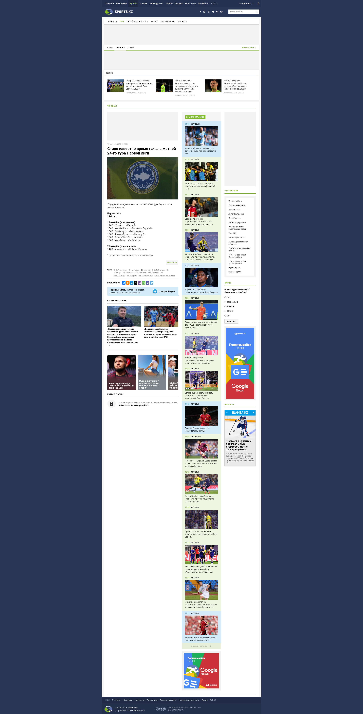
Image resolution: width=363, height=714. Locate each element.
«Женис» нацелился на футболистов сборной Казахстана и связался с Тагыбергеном (201, 604)
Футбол (133, 3)
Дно (229, 315)
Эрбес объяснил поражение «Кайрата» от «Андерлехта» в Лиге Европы (201, 534)
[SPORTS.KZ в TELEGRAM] (213, 12)
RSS (214, 700)
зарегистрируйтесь (140, 405)
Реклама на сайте (168, 700)
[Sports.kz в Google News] (201, 688)
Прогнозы (182, 22)
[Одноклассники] (127, 283)
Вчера (110, 48)
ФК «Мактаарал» (146, 275)
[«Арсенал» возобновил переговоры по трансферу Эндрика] (201, 277)
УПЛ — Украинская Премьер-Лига (237, 256)
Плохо (230, 311)
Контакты (139, 700)
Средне (230, 306)
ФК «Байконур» (158, 270)
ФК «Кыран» (132, 275)
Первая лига (234, 210)
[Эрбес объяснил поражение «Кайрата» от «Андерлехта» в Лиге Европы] (201, 519)
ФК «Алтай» (145, 270)
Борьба (178, 3)
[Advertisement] (181, 35)
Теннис (169, 3)
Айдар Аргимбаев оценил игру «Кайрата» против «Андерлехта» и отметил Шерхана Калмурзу (200, 257)
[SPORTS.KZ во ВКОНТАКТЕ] (217, 12)
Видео (154, 22)
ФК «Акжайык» (120, 270)
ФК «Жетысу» (128, 273)
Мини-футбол (156, 3)
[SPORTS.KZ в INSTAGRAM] (204, 12)
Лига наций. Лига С (237, 237)
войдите (123, 405)
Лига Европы (234, 218)
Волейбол (203, 3)
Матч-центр (248, 48)
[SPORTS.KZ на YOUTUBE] (221, 12)
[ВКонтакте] (123, 283)
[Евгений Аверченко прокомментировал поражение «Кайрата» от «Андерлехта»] (201, 345)
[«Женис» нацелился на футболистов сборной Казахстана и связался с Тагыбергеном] (201, 590)
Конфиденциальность (189, 700)
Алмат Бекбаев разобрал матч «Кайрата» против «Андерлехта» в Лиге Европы (200, 499)
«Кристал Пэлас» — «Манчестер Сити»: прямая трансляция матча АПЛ (200, 151)
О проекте (116, 700)
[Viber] (139, 283)
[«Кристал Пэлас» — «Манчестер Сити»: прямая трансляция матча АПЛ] (201, 136)
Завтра (130, 48)
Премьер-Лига (235, 201)
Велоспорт (190, 3)
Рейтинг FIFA (234, 268)
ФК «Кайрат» (141, 273)
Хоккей (143, 3)
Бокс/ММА (121, 3)
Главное (109, 3)
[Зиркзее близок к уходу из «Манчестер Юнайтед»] (201, 416)
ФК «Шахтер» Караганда (165, 275)
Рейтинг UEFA (234, 272)
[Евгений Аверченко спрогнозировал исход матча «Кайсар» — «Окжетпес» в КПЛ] (201, 207)
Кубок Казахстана (236, 205)
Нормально (232, 302)
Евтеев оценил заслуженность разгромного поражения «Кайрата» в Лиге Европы (199, 395)
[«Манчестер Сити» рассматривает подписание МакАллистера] (201, 625)
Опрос (228, 283)
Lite (122, 22)
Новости (112, 22)
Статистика (152, 700)
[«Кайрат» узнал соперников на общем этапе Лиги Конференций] (201, 171)
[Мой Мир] (131, 283)
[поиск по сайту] (256, 12)
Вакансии (128, 700)
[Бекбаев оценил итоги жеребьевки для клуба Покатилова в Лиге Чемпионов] (201, 310)
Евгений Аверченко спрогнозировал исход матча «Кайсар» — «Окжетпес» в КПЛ (199, 221)
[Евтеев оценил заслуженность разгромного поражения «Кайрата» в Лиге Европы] (201, 381)
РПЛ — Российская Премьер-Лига (237, 262)
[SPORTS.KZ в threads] (209, 12)
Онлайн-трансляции (137, 22)
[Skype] (147, 283)
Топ (229, 297)
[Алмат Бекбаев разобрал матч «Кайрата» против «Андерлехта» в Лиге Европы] (201, 484)
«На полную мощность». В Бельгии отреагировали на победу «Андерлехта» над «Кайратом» (201, 569)
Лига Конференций (237, 222)
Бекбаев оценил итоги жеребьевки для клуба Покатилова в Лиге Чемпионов (201, 325)
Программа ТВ (167, 22)
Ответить (231, 321)
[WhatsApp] (143, 283)
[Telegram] (151, 283)
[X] (135, 283)
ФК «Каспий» (153, 273)
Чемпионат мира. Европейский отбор (237, 228)
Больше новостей (201, 646)
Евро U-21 (233, 233)
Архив (205, 700)
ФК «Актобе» (133, 270)
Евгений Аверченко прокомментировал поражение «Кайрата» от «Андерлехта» (199, 360)
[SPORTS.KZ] (240, 363)
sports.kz (172, 263)
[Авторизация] (256, 3)
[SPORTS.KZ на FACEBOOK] (200, 12)
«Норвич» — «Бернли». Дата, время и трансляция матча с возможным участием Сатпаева (201, 463)
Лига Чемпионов (236, 214)
